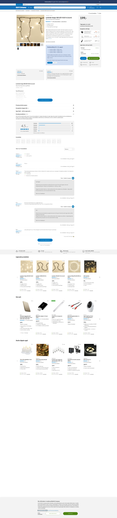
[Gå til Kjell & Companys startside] (21, 7)
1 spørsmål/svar (64, 21)
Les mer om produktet (50, 41)
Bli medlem (50, 62)
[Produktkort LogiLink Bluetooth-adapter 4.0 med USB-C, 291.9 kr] (42, 306)
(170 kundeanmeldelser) (71, 363)
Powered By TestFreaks (68, 236)
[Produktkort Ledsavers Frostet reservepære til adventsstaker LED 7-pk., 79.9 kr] (58, 350)
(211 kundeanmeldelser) (87, 362)
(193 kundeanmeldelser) (40, 362)
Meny (31, 7)
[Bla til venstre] (17, 277)
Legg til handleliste (93, 13)
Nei (72, 158)
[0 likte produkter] (97, 7)
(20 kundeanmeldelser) (87, 320)
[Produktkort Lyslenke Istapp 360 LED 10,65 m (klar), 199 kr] (27, 266)
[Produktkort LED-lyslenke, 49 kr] (90, 266)
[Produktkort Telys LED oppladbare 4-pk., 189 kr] (27, 350)
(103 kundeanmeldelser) (24, 362)
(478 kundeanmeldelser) (56, 363)
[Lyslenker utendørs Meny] (40, 11)
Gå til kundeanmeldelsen (21, 75)
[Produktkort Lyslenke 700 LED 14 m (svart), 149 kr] (58, 266)
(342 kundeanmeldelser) (56, 278)
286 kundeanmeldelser (56, 21)
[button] (18, 44)
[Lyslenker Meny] (30, 11)
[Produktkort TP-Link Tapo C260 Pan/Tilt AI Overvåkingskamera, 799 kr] (90, 306)
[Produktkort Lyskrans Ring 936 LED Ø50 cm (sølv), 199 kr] (74, 266)
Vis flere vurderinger (45, 240)
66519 (50, 38)
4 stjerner (35, 125)
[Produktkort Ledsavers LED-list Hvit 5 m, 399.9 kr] (90, 350)
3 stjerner (35, 127)
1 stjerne (35, 130)
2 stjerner (35, 128)
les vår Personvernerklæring (53, 510)
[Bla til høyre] (99, 277)
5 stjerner (35, 123)
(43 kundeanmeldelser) (71, 320)
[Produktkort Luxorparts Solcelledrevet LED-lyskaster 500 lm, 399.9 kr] (74, 350)
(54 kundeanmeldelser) (87, 278)
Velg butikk (28, 290)
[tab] (19, 4)
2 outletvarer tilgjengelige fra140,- (86, 25)
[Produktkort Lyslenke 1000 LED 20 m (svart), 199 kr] (42, 266)
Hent (84, 58)
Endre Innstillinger (40, 513)
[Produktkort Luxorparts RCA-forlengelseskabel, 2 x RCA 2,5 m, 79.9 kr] (74, 306)
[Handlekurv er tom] (100, 7)
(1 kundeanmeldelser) (29, 320)
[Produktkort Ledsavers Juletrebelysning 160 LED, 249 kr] (42, 350)
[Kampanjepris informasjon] (96, 32)
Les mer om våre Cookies (42, 510)
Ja (69, 158)
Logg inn (55, 62)
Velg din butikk (83, 53)
